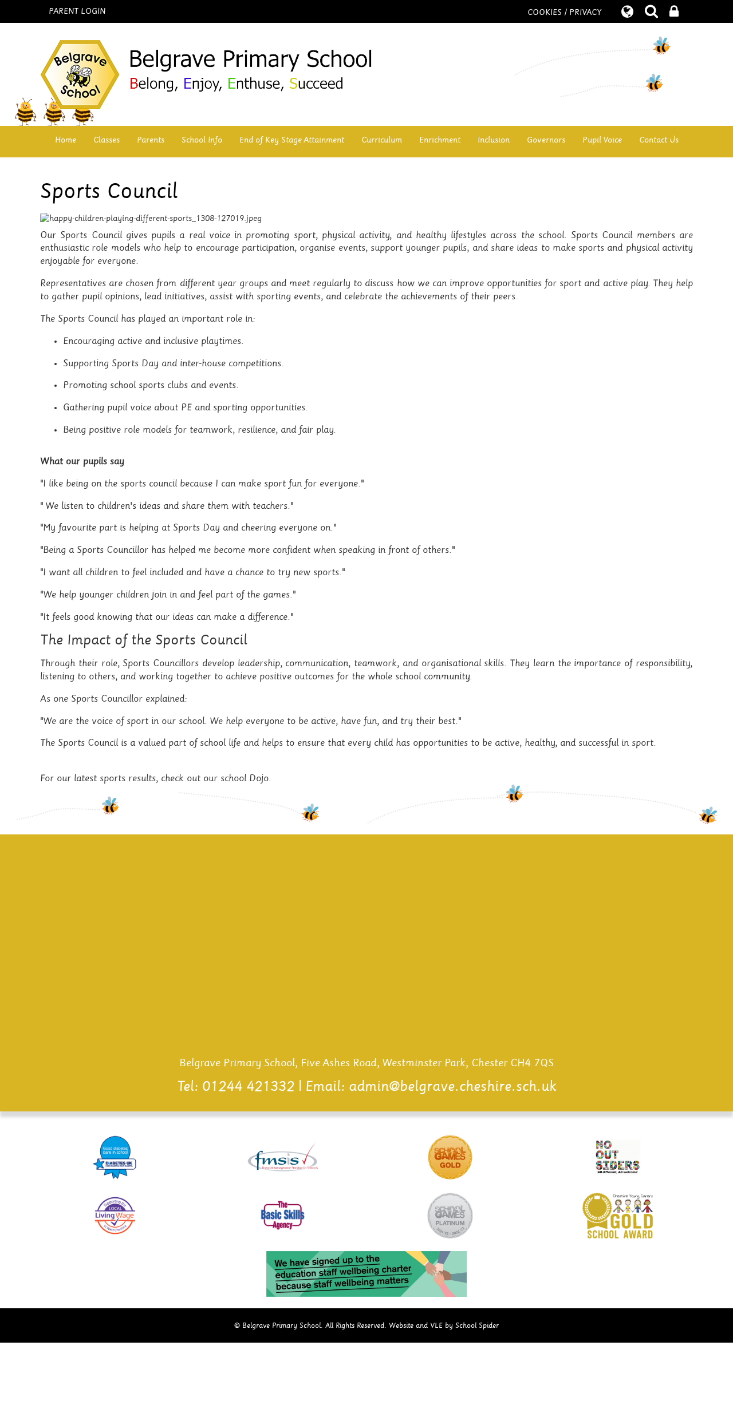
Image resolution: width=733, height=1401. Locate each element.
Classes (106, 139)
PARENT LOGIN (77, 11)
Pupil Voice (602, 139)
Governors (546, 139)
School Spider (477, 1325)
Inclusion (494, 139)
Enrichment (439, 139)
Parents (150, 139)
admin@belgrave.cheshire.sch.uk (453, 1087)
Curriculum (381, 139)
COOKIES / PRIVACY (564, 13)
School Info (202, 139)
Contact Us (659, 139)
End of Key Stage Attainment (291, 139)
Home (65, 139)
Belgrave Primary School (366, 74)
